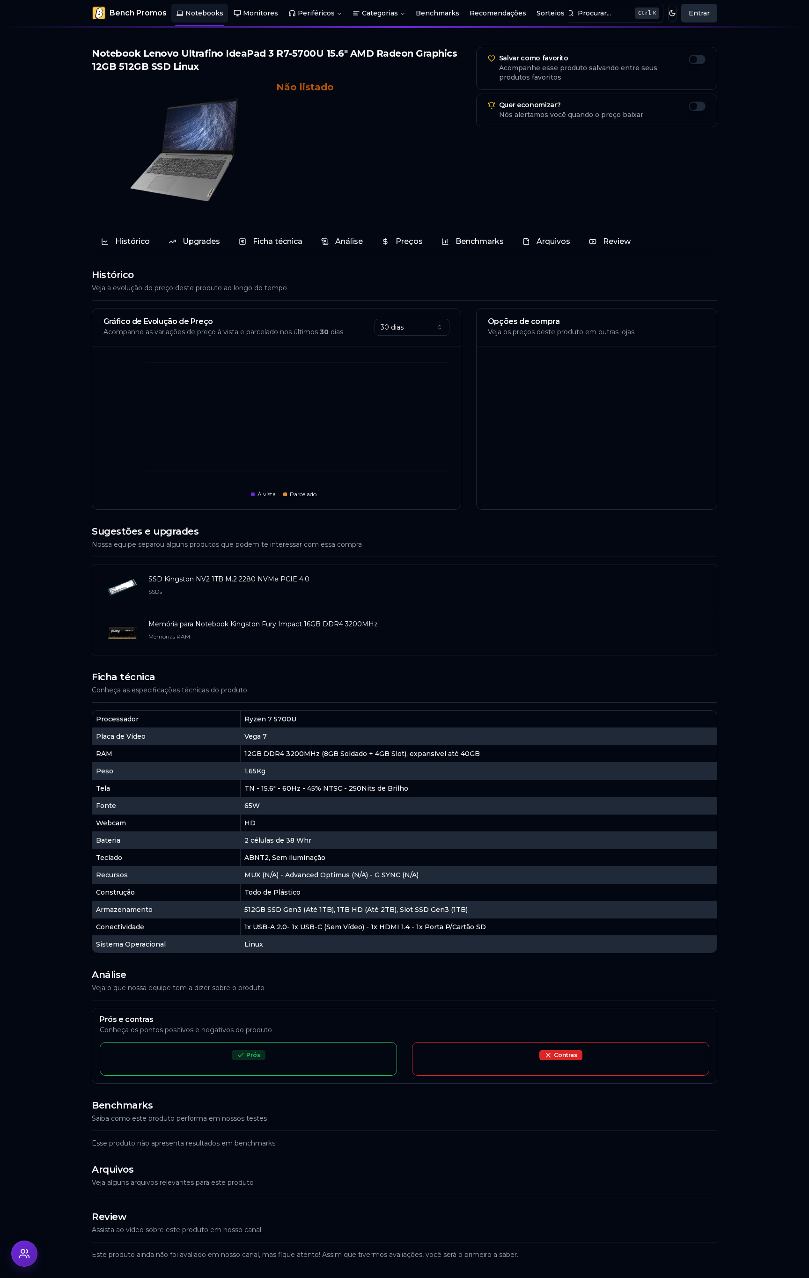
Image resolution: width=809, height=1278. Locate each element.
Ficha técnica (277, 241)
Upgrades (201, 241)
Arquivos (553, 241)
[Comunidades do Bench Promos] (24, 1254)
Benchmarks (437, 13)
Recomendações (498, 13)
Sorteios (551, 13)
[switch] (697, 59)
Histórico (132, 241)
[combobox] (412, 327)
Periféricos (316, 13)
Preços (409, 241)
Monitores (260, 13)
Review (617, 241)
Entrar (699, 13)
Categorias (380, 13)
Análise (349, 241)
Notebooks (204, 13)
